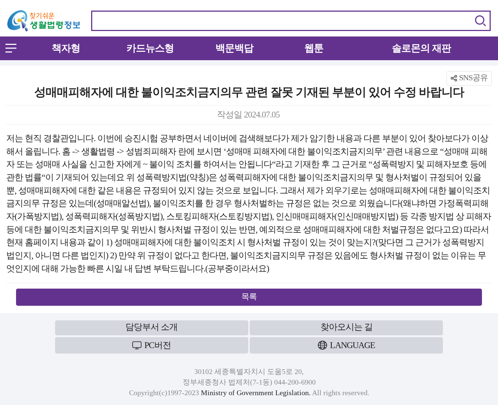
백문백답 (234, 48)
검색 (480, 21)
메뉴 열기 (11, 48)
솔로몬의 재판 (421, 48)
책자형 (66, 48)
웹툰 (313, 48)
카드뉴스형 (150, 48)
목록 (249, 296)
